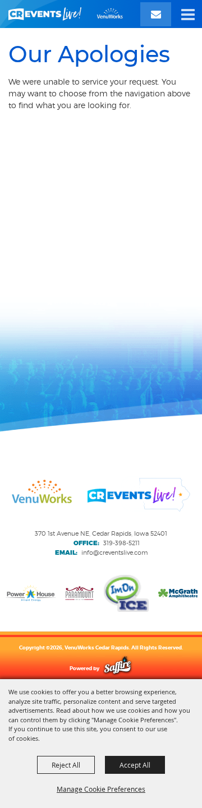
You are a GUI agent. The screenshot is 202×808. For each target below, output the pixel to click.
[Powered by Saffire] (117, 668)
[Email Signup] (155, 14)
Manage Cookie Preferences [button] (101, 788)
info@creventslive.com (114, 552)
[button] (188, 14)
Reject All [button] (66, 764)
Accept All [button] (135, 764)
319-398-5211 (121, 543)
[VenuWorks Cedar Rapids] (65, 14)
